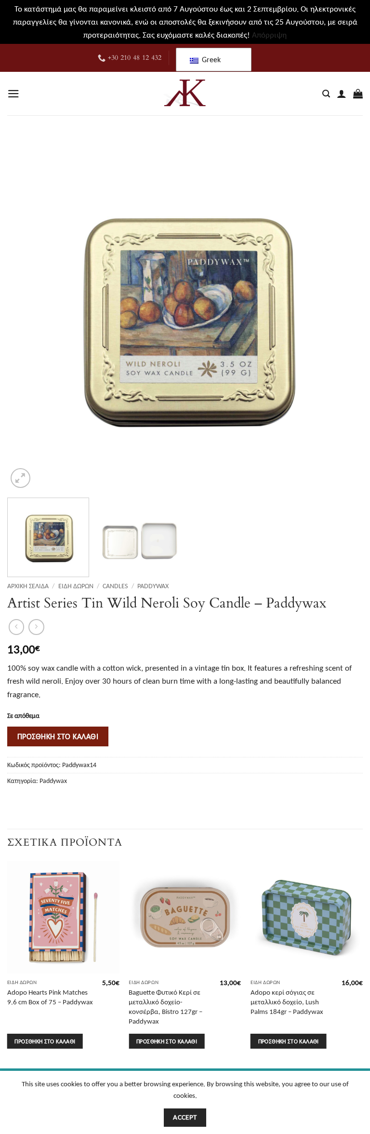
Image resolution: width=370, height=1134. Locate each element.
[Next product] (17, 627)
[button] (13, 93)
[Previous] (26, 313)
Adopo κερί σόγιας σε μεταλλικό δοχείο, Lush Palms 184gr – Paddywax (287, 1001)
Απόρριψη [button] (269, 35)
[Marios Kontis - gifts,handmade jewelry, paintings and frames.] (185, 93)
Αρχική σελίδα (28, 585)
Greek (210, 59)
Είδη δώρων (75, 585)
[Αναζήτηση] (326, 94)
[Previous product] (36, 627)
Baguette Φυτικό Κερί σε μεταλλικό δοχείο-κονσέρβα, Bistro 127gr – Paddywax (165, 1006)
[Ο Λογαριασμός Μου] (341, 93)
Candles (115, 585)
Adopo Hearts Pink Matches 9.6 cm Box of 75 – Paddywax (50, 996)
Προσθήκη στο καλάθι (57, 736)
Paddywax (153, 585)
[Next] (343, 313)
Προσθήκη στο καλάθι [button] (44, 1041)
